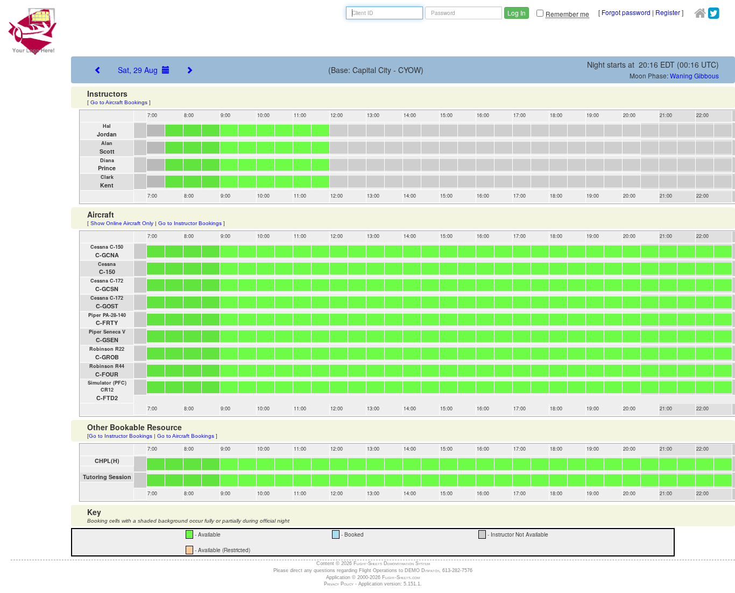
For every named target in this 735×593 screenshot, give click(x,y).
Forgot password (626, 12)
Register (667, 12)
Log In (516, 12)
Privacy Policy (339, 584)
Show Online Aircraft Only (121, 223)
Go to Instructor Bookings (190, 223)
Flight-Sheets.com (401, 577)
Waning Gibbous (694, 75)
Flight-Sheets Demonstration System (392, 563)
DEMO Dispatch (422, 570)
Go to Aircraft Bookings (118, 102)
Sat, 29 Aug (140, 69)
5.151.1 (412, 584)
